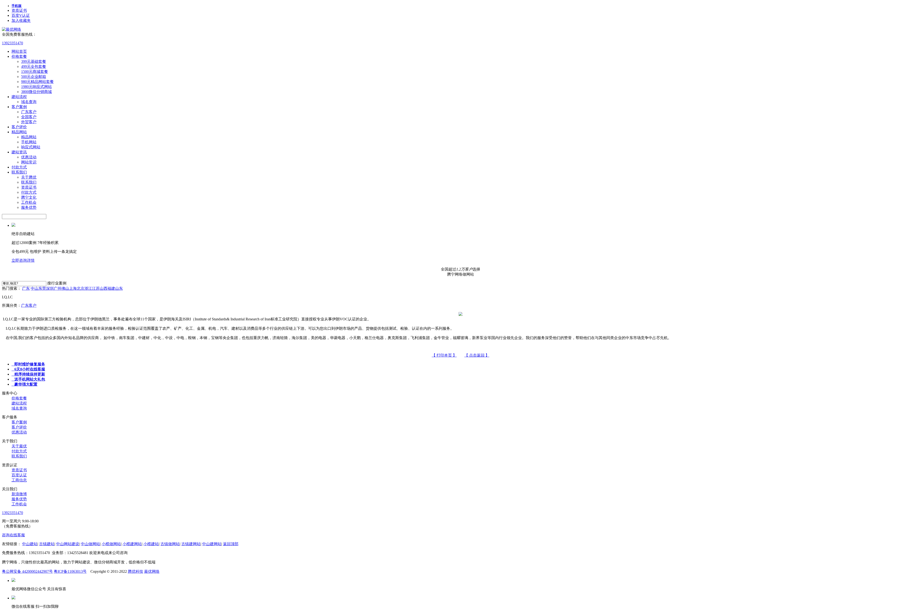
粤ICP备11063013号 (70, 571)
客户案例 (19, 107)
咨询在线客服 (13, 535)
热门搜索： (11, 288)
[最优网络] (11, 29)
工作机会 (28, 202)
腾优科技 (135, 571)
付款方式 (19, 167)
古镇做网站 (170, 544)
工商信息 (19, 480)
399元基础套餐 (33, 61)
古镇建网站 (191, 544)
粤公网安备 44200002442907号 (27, 571)
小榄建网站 (132, 544)
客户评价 (19, 127)
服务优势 (28, 207)
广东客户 (28, 112)
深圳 (50, 288)
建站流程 (19, 97)
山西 (103, 288)
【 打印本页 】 (444, 355)
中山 (34, 288)
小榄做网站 (111, 544)
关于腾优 (28, 177)
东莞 (42, 288)
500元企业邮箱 (33, 77)
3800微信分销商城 (36, 92)
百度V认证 (21, 15)
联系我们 (19, 172)
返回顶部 (230, 544)
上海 (73, 288)
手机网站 (28, 142)
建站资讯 (19, 152)
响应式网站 (30, 147)
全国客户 (28, 117)
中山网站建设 (67, 544)
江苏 (96, 288)
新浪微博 (19, 494)
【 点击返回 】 (476, 355)
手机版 (17, 6)
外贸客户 (28, 122)
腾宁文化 (28, 197)
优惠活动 (28, 157)
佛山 (65, 288)
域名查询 (28, 102)
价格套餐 (19, 56)
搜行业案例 (56, 283)
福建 (111, 288)
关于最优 (19, 446)
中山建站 (29, 544)
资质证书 (19, 10)
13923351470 (12, 43)
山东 (119, 288)
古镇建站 (46, 544)
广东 (26, 288)
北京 (80, 288)
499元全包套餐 (33, 66)
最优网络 (151, 571)
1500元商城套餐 (34, 71)
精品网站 (19, 132)
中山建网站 (211, 544)
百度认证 (19, 475)
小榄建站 (151, 544)
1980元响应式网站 (36, 87)
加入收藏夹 (21, 20)
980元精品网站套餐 (37, 82)
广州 (57, 288)
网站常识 (28, 162)
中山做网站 (90, 544)
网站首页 (19, 51)
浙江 (88, 288)
